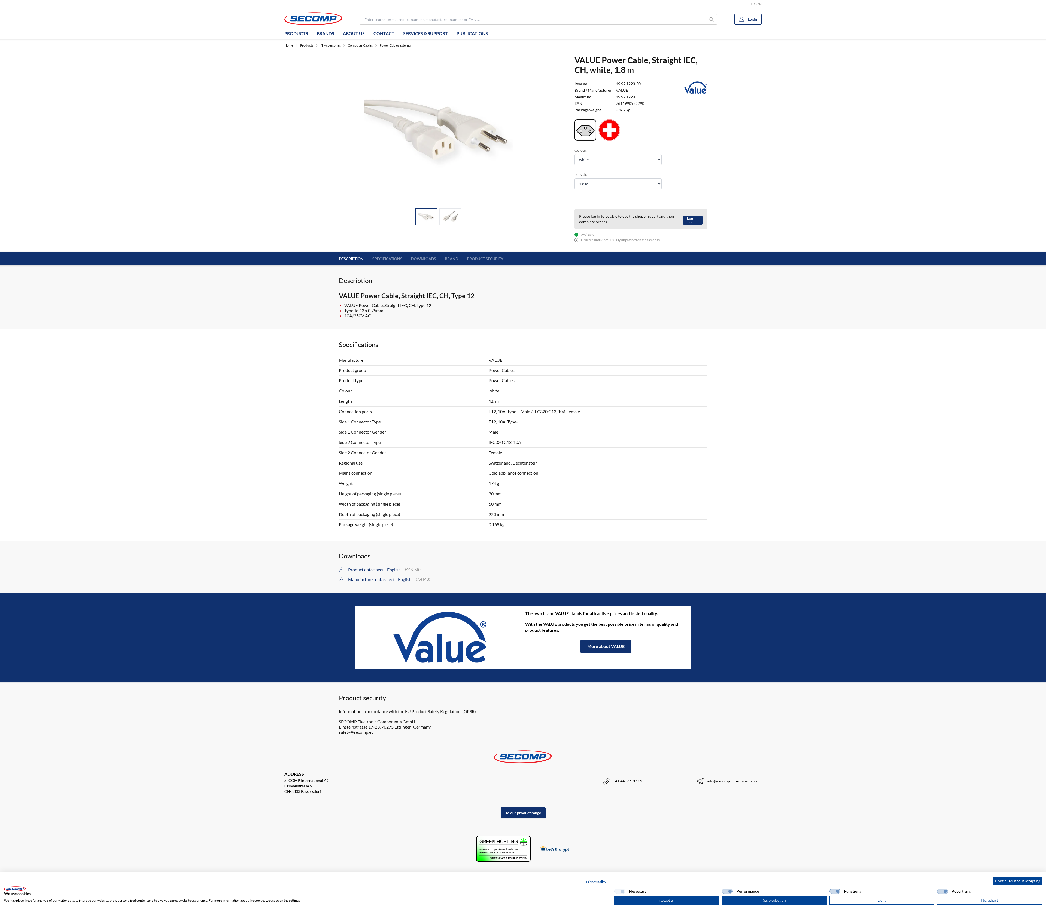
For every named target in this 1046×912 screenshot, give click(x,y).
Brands (325, 33)
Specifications (387, 258)
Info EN (756, 4)
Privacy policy (596, 882)
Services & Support (425, 33)
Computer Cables (360, 45)
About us (354, 33)
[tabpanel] (438, 129)
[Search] (711, 19)
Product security (485, 258)
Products (296, 33)
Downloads (423, 258)
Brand (451, 258)
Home (288, 45)
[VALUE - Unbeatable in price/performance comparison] (440, 637)
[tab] (426, 216)
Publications (472, 33)
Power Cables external (395, 45)
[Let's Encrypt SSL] (554, 848)
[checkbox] (619, 891)
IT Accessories (330, 45)
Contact (383, 33)
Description (351, 258)
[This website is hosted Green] (503, 849)
